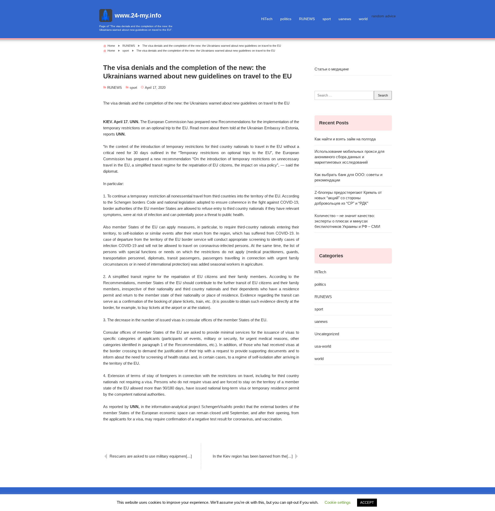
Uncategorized (327, 334)
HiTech (267, 19)
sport (327, 19)
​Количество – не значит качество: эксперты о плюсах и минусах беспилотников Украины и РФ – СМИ (347, 221)
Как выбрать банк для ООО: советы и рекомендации (348, 177)
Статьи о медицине (332, 69)
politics (285, 19)
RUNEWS (307, 19)
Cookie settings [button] (338, 502)
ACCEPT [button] (367, 503)
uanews (345, 19)
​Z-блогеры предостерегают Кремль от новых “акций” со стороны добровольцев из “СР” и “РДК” (348, 197)
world (363, 19)
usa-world (323, 346)
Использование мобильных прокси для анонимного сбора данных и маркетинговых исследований (349, 156)
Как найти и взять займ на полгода (345, 139)
